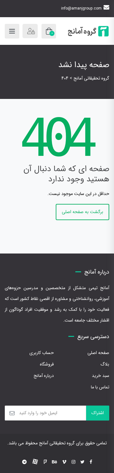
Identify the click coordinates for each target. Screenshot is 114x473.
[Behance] (54, 462)
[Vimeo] (64, 462)
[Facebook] (91, 462)
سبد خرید (100, 375)
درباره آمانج (44, 375)
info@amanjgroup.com (81, 8)
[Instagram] (73, 462)
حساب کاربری (41, 352)
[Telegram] (24, 462)
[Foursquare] (45, 462)
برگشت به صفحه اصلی (82, 211)
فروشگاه (47, 364)
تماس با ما (100, 387)
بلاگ (104, 364)
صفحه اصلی (98, 352)
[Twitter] (82, 462)
